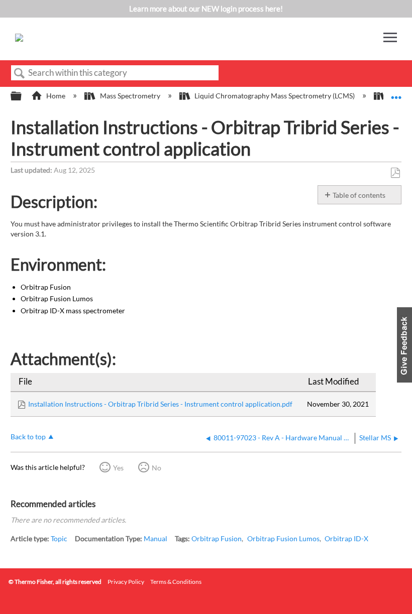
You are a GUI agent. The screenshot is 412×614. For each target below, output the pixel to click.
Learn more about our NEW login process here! (206, 8)
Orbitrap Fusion (216, 538)
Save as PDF (395, 173)
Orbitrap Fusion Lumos (283, 538)
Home (56, 95)
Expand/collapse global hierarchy (23, 96)
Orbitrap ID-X (346, 538)
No (156, 467)
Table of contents (359, 195)
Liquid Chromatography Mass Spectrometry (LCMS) (274, 95)
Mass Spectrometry (129, 95)
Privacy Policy (126, 581)
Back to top (28, 437)
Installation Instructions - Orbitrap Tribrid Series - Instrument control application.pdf (160, 404)
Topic (59, 538)
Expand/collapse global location (396, 93)
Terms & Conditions (175, 581)
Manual (155, 538)
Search (20, 73)
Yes (118, 467)
